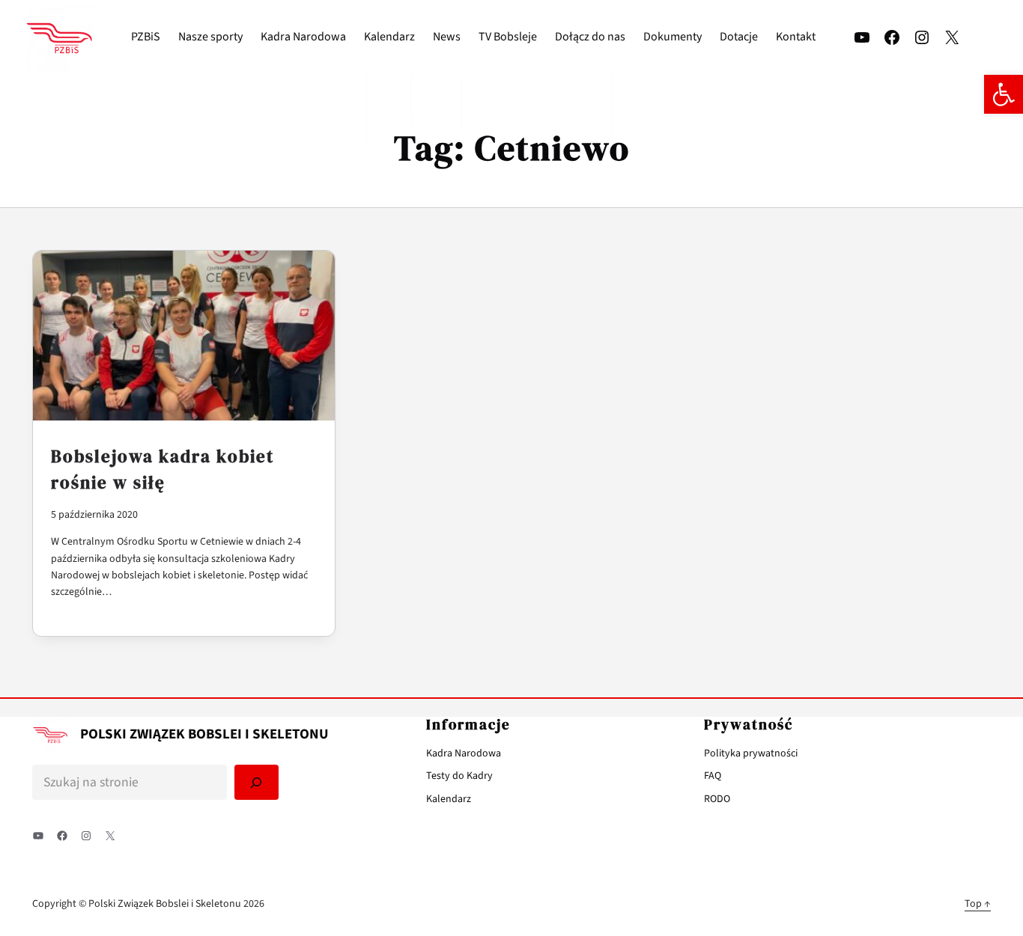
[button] (1003, 94)
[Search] (256, 782)
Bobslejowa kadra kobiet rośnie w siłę (162, 469)
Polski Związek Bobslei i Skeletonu (204, 734)
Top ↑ (978, 903)
